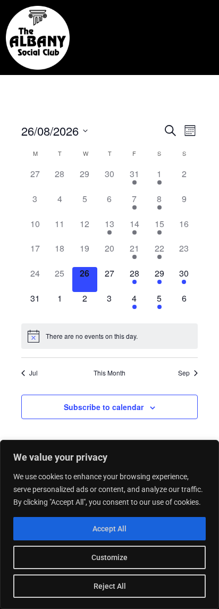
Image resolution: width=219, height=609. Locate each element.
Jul (33, 373)
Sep (184, 373)
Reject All (110, 586)
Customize (109, 557)
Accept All (109, 528)
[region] (109, 524)
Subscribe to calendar (104, 407)
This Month (109, 373)
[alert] (109, 336)
